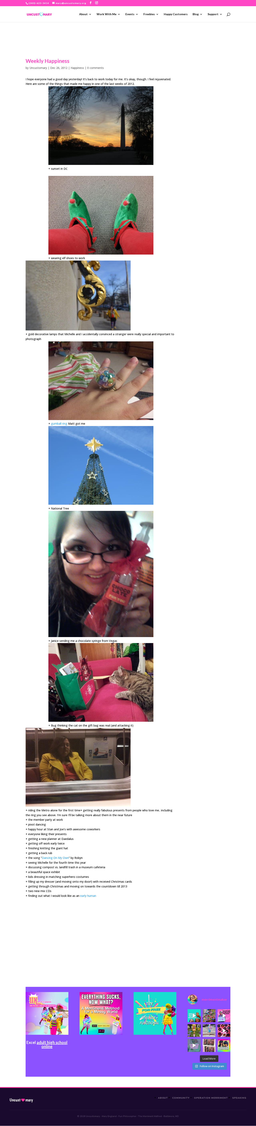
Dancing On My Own (55, 858)
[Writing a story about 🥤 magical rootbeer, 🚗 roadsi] (194, 1045)
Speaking (239, 1097)
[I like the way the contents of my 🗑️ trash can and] (209, 1015)
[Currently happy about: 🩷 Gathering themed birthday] (194, 1030)
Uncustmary (21, 1100)
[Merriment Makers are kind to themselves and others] (209, 1030)
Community (181, 1097)
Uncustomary (38, 68)
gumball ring (59, 423)
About (83, 14)
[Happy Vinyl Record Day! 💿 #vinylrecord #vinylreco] (223, 1030)
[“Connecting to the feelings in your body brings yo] (209, 1045)
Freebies (149, 14)
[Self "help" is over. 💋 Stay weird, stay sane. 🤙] (194, 1015)
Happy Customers (176, 14)
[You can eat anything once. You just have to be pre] (223, 1015)
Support (213, 14)
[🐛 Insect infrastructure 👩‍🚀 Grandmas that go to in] (223, 1045)
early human (88, 896)
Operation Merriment (211, 1097)
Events (129, 14)
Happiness (77, 68)
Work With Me (106, 14)
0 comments (95, 68)
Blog (196, 14)
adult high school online (52, 1044)
